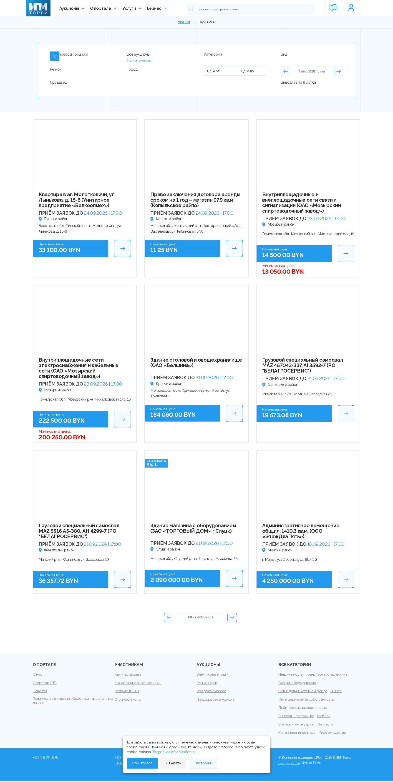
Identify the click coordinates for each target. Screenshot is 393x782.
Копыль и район (169, 219)
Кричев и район (169, 383)
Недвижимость (290, 674)
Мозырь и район (281, 224)
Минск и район (280, 550)
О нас (37, 674)
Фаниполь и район (283, 384)
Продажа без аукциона (215, 699)
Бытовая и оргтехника (296, 716)
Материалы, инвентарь (296, 733)
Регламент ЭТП (127, 691)
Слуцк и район (168, 549)
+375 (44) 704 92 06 (45, 757)
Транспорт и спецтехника (327, 674)
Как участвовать (128, 674)
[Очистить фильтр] (54, 56)
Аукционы (69, 8)
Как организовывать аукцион (138, 683)
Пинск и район (56, 219)
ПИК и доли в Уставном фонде (302, 691)
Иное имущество (332, 733)
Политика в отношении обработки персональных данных (73, 701)
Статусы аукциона (139, 60)
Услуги (129, 8)
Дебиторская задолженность (302, 708)
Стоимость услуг (128, 699)
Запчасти (325, 724)
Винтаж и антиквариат (296, 724)
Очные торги (206, 683)
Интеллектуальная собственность (305, 699)
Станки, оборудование (297, 683)
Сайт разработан (289, 763)
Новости (40, 691)
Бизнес (154, 8)
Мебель (323, 716)
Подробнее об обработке (173, 752)
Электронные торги (212, 674)
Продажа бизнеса (211, 691)
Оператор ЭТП (45, 683)
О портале (100, 8)
